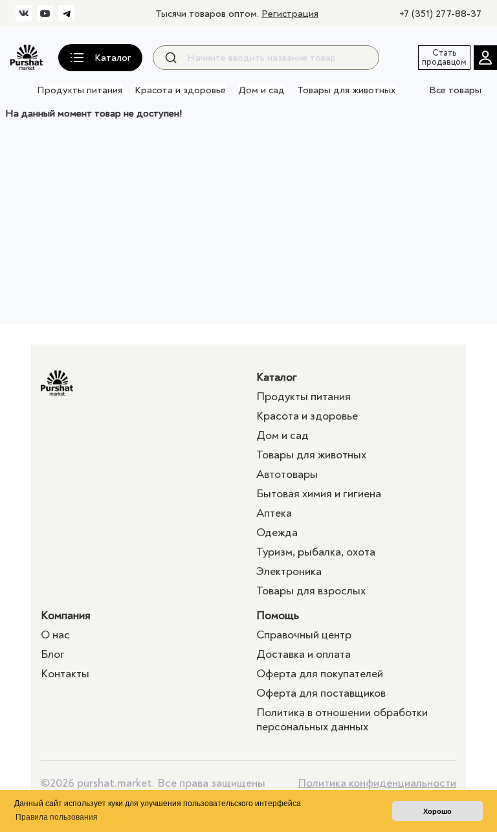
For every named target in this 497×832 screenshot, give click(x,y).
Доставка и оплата (303, 654)
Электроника (289, 571)
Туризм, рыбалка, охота (315, 552)
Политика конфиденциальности (377, 783)
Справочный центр (303, 634)
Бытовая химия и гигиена (318, 493)
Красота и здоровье (180, 90)
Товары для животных (346, 90)
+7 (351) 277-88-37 (440, 13)
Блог (53, 654)
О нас (55, 634)
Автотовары (287, 474)
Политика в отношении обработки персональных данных (342, 719)
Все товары (455, 90)
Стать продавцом (444, 57)
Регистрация (289, 13)
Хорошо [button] (437, 811)
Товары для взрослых (311, 590)
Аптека (274, 513)
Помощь (277, 615)
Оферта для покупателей (319, 673)
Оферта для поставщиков (321, 693)
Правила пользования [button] (57, 817)
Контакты (65, 673)
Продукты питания (79, 90)
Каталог (276, 377)
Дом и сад (261, 90)
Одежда (277, 532)
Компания (66, 615)
